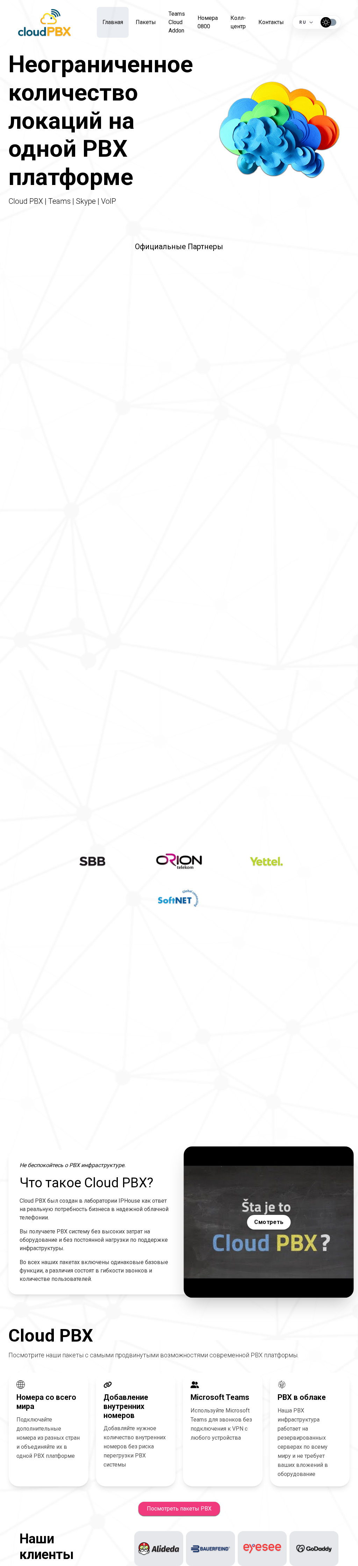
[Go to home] (44, 22)
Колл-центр (238, 22)
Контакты (271, 22)
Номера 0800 (208, 22)
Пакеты (146, 22)
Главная (112, 22)
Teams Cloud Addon (177, 22)
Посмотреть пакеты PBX (179, 1508)
